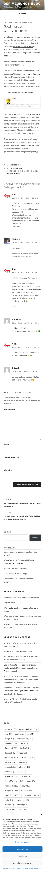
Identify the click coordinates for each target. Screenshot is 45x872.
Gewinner (27, 757)
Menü (23, 14)
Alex (14, 194)
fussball (10, 753)
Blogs (9, 739)
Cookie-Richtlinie (9, 868)
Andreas (16, 319)
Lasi (5, 665)
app (8, 734)
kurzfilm (26, 776)
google (10, 762)
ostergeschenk (15, 171)
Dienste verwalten (21, 842)
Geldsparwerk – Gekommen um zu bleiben (21, 598)
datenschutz (24, 739)
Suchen (7, 532)
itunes (9, 772)
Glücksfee (11, 37)
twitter (22, 805)
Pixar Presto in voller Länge (15, 574)
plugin (26, 786)
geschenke (11, 757)
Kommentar (10, 409)
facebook (11, 748)
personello (13, 173)
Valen (6, 699)
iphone (10, 767)
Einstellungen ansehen (22, 863)
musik (30, 781)
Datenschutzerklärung (25, 868)
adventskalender (28, 729)
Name (7, 444)
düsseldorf (11, 743)
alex (9, 168)
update (10, 809)
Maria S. (7, 676)
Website (8, 470)
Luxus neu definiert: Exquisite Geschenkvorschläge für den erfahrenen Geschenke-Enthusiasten (21, 679)
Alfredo (16, 368)
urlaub (22, 809)
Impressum (38, 868)
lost (19, 781)
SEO (18, 795)
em (24, 743)
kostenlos (11, 776)
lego (9, 781)
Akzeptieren (22, 849)
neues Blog (16, 130)
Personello (15, 77)
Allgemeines (14, 165)
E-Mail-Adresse (12, 457)
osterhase (31, 171)
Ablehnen (22, 856)
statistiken (22, 800)
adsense (10, 729)
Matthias (28, 23)
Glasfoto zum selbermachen (16, 568)
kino (20, 772)
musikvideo (11, 786)
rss (8, 795)
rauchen (26, 791)
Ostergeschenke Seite (23, 46)
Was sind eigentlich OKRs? (23, 651)
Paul (6, 656)
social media (32, 795)
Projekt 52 (11, 791)
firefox (24, 748)
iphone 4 (24, 767)
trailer (9, 805)
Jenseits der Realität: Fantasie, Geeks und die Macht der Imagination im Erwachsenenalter (21, 668)
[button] (41, 814)
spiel (9, 800)
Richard (16, 239)
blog (30, 734)
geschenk (18, 168)
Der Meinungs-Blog (22, 4)
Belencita (8, 688)
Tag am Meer (9, 603)
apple (19, 734)
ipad (23, 762)
